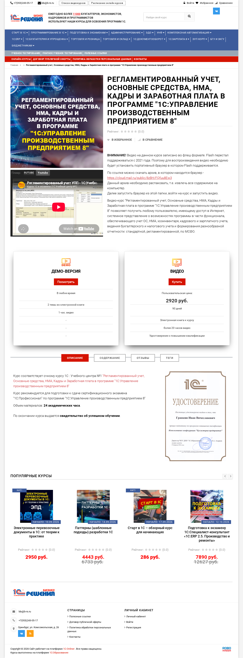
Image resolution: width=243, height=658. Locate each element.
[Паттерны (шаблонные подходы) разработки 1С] (65, 506)
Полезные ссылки (80, 616)
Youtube (43, 172)
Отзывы (143, 357)
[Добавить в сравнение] (14, 492)
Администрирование (126, 32)
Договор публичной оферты (85, 622)
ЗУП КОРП (199, 39)
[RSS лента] (30, 633)
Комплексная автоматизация (188, 32)
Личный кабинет (136, 616)
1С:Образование (59, 652)
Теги (169, 357)
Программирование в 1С (48, 32)
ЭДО (149, 32)
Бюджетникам (22, 45)
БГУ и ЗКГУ (217, 39)
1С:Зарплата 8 (178, 39)
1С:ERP (16, 39)
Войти (129, 622)
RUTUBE (29, 172)
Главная (15, 65)
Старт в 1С (19, 32)
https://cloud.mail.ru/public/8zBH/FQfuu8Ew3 (139, 178)
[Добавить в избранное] (58, 492)
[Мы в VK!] (216, 11)
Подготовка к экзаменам (88, 32)
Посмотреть (66, 282)
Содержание (110, 357)
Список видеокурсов (73, 3)
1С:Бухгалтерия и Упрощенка (45, 39)
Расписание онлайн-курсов (107, 3)
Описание (75, 357)
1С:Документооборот (148, 39)
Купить (177, 282)
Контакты (74, 636)
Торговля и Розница (85, 39)
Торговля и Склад (116, 39)
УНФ (160, 32)
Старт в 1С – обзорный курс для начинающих (121, 530)
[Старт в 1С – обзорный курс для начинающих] (121, 506)
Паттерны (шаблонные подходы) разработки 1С (65, 530)
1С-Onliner (69, 648)
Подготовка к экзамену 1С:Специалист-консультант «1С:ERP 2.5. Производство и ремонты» (178, 534)
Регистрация (133, 627)
